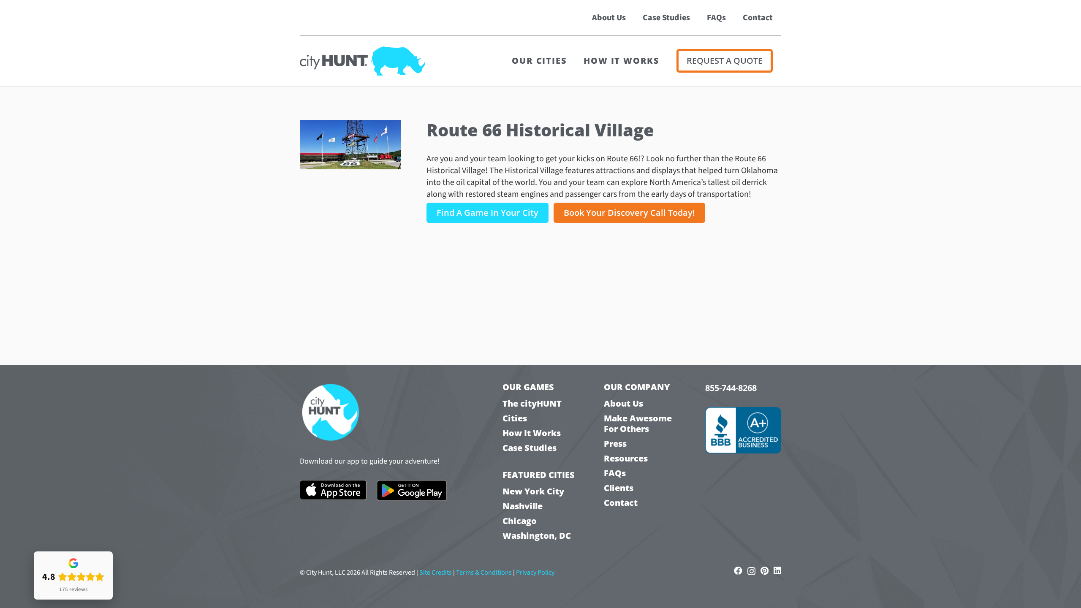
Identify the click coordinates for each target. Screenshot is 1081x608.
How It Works (531, 433)
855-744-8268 (731, 388)
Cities (514, 418)
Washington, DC (536, 535)
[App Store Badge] (333, 490)
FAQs (615, 473)
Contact (621, 502)
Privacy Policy (535, 572)
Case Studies (529, 447)
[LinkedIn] (777, 571)
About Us (623, 403)
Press (615, 443)
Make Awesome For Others (638, 423)
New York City (533, 491)
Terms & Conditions (484, 572)
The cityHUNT (532, 403)
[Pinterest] (765, 571)
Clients (618, 488)
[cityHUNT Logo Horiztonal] (362, 61)
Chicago (519, 521)
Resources (626, 458)
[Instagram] (751, 571)
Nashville (522, 506)
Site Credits (435, 572)
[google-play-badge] (412, 490)
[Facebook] (738, 571)
